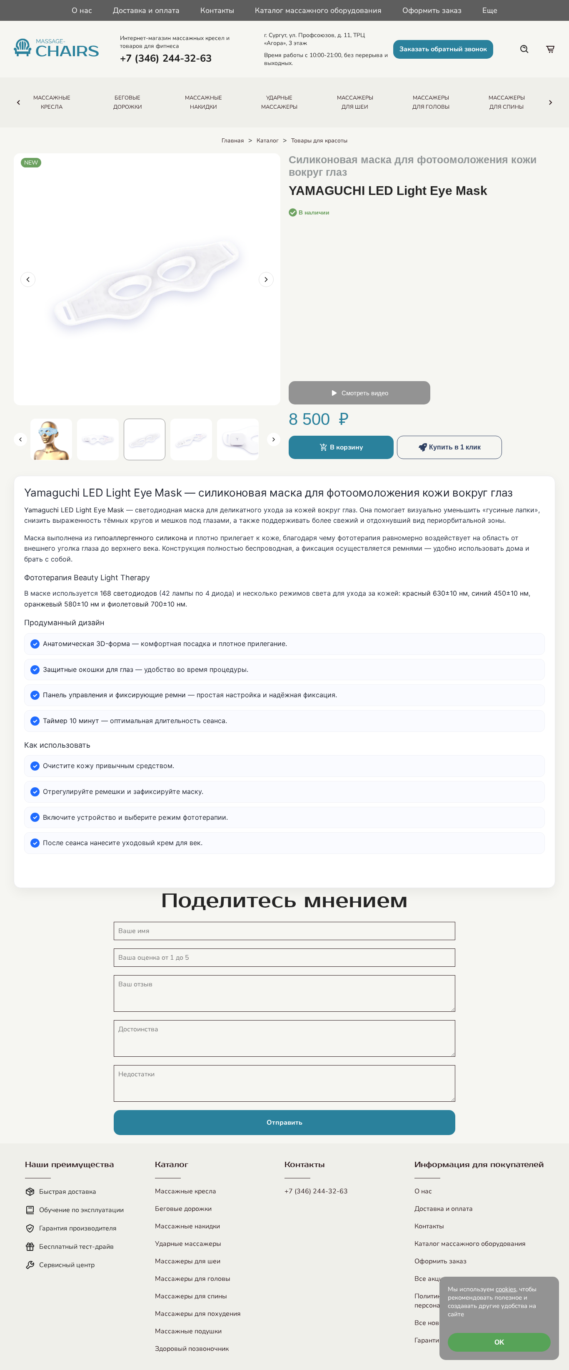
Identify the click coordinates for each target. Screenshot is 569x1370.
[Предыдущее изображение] (27, 279)
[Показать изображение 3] (144, 439)
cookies (506, 1289)
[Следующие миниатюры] (273, 439)
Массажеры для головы (192, 1278)
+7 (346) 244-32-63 (316, 1191)
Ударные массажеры (188, 1243)
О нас (82, 10)
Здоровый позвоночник (192, 1348)
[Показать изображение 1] (51, 439)
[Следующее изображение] (266, 279)
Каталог (268, 141)
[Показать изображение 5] (238, 439)
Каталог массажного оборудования (318, 10)
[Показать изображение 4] (191, 439)
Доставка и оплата (146, 10)
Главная (233, 141)
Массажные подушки (188, 1331)
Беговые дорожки (183, 1208)
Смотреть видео (365, 393)
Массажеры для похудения (198, 1313)
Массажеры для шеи (187, 1261)
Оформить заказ (432, 10)
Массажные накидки (187, 1226)
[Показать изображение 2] (98, 439)
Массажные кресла (185, 1191)
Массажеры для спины (191, 1296)
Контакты (217, 10)
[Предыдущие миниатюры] (20, 439)
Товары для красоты (319, 141)
